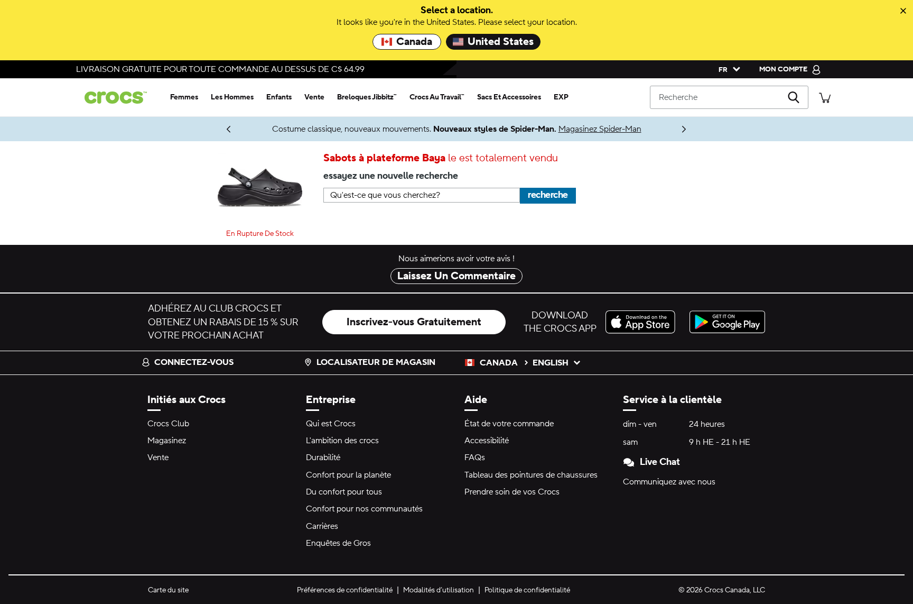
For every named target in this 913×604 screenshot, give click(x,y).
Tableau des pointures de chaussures (531, 475)
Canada (414, 42)
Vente (158, 457)
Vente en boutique (179, 129)
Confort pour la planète (348, 475)
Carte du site (168, 590)
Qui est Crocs (331, 423)
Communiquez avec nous (669, 482)
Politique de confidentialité (527, 590)
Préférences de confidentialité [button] (345, 590)
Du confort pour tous (344, 492)
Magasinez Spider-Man (599, 129)
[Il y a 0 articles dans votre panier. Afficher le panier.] (825, 97)
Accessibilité (486, 440)
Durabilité (323, 457)
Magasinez (166, 440)
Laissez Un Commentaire (456, 276)
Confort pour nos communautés (364, 509)
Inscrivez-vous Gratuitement (414, 322)
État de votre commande (509, 423)
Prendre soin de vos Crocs (512, 492)
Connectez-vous (194, 362)
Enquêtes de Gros (338, 543)
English (551, 363)
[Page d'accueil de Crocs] (120, 97)
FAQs (474, 457)
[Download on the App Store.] (643, 321)
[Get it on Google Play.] (727, 321)
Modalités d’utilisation (438, 590)
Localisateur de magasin (375, 362)
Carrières (322, 526)
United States (501, 42)
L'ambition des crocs (342, 440)
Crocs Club (168, 423)
